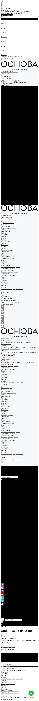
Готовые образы (6, 691)
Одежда (3, 94)
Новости (4, 126)
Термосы (26, 101)
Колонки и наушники (28, 111)
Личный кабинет (6, 582)
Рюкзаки (4, 107)
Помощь (3, 680)
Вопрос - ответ (6, 685)
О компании (5, 672)
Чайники (33, 101)
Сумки (3, 106)
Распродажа (5, 187)
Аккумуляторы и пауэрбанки (11, 111)
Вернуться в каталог (8, 649)
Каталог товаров (6, 136)
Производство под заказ (9, 185)
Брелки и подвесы (7, 90)
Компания (4, 195)
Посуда (3, 99)
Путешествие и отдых (8, 102)
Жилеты (19, 95)
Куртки (24, 95)
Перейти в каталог (7, 15)
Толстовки (4, 97)
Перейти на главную (8, 647)
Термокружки (18, 101)
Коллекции (4, 689)
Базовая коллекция (7, 183)
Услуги (3, 190)
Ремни (31, 90)
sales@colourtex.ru (7, 58)
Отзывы (3, 129)
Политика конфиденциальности (12, 131)
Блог (2, 192)
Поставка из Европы (8, 189)
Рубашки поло (32, 95)
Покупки (4, 682)
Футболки (11, 97)
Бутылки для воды (7, 101)
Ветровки (12, 95)
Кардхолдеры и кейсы (21, 90)
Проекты (4, 194)
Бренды (3, 128)
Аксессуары (5, 89)
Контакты (4, 204)
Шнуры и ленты (6, 92)
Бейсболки (5, 95)
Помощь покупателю (8, 684)
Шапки (17, 97)
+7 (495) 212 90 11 (6, 579)
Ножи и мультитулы (7, 104)
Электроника (5, 109)
